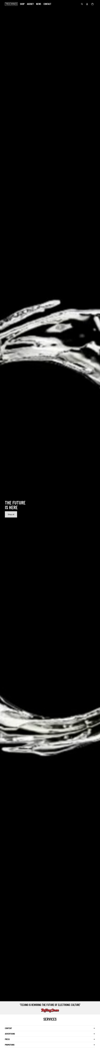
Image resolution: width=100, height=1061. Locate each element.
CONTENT (8, 1028)
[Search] (82, 4)
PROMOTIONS (10, 1044)
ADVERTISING (10, 1033)
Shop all (11, 514)
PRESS (7, 1039)
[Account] (87, 4)
